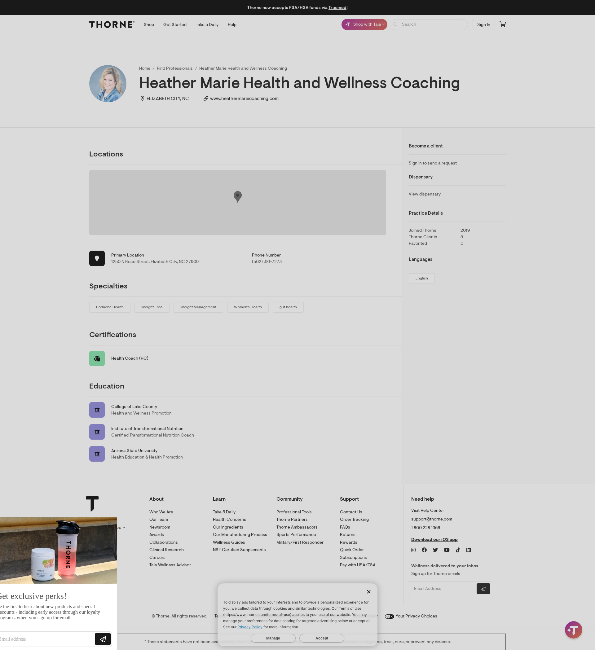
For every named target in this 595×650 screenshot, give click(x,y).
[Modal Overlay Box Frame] (64, 583)
